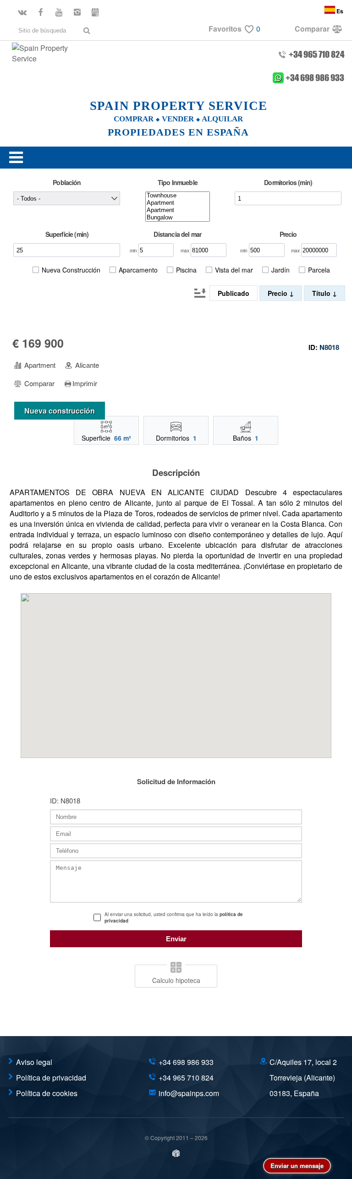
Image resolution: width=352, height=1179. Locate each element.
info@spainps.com (189, 1093)
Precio (278, 293)
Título (322, 293)
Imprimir (84, 383)
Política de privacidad (51, 1077)
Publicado (233, 293)
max (186, 250)
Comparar (38, 383)
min (134, 250)
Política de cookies (46, 1093)
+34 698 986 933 (315, 78)
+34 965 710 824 (316, 54)
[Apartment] (177, 203)
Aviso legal (34, 1062)
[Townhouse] (177, 195)
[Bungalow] (177, 217)
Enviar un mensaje (297, 1165)
